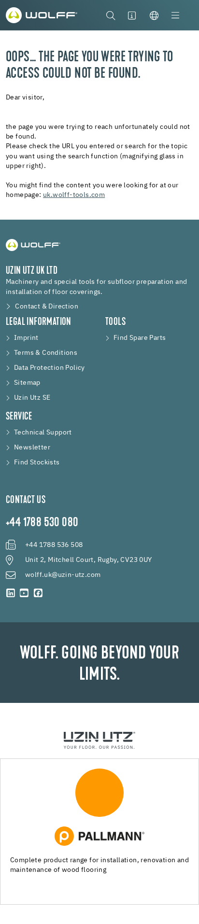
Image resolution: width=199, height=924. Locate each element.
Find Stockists (37, 462)
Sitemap (27, 382)
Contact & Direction (46, 306)
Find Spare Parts (140, 338)
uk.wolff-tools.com (74, 195)
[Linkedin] (10, 593)
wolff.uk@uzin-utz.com (62, 575)
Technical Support (43, 432)
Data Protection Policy (49, 367)
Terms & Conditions (45, 353)
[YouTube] (24, 593)
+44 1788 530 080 (42, 523)
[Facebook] (38, 593)
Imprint (26, 338)
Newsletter (32, 447)
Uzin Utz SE (32, 397)
